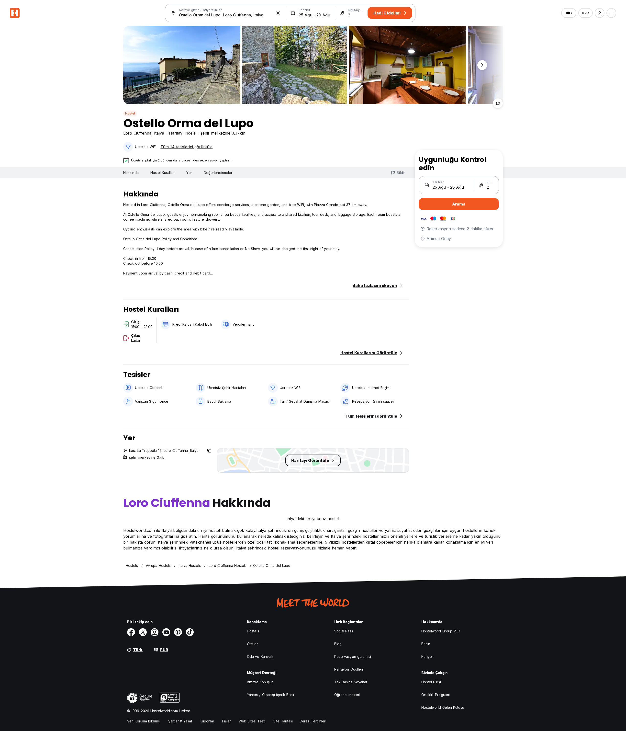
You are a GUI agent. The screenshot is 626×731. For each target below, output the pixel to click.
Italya (159, 133)
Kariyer (427, 656)
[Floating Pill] (482, 65)
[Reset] (278, 13)
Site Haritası (283, 721)
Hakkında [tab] (131, 173)
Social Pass (343, 631)
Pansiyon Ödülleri (348, 669)
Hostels (253, 631)
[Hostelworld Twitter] (143, 632)
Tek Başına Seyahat (350, 682)
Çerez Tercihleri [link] (313, 721)
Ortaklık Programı (435, 695)
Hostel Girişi (431, 682)
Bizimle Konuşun (260, 682)
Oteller (252, 644)
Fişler (226, 721)
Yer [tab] (189, 173)
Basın (425, 644)
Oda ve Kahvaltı (260, 656)
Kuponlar (207, 721)
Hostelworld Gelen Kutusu (442, 707)
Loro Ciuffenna (137, 133)
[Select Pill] (599, 13)
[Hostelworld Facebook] (131, 632)
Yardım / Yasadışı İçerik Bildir (270, 695)
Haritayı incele (182, 133)
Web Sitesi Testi (252, 721)
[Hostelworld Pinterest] (178, 632)
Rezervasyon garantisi (352, 656)
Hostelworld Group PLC (440, 631)
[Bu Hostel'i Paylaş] (498, 103)
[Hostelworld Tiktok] (190, 632)
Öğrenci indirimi (347, 695)
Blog (338, 644)
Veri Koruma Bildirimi (143, 721)
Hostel (130, 113)
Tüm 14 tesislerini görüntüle (186, 146)
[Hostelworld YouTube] (166, 632)
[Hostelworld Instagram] (154, 632)
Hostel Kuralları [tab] (162, 173)
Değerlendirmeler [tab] (218, 173)
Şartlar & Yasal (180, 721)
